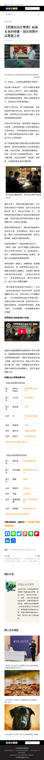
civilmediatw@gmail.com (22, 757)
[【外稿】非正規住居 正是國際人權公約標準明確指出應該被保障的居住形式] (22, 648)
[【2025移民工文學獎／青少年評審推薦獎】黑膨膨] (22, 717)
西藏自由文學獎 (30, 550)
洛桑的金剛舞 (30, 431)
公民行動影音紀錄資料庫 (22, 748)
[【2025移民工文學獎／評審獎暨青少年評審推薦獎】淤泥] (22, 683)
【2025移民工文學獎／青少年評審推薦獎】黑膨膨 (21, 734)
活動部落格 (9, 526)
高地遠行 (27, 488)
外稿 (6, 22)
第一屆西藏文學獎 (32, 522)
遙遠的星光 (29, 398)
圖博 (22, 550)
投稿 (9, 22)
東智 (27, 407)
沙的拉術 (27, 494)
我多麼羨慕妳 (30, 436)
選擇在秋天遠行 (29, 508)
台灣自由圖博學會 (14, 550)
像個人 (26, 479)
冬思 (27, 425)
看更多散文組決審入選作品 (16, 442)
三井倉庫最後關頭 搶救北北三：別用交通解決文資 (31, 561)
